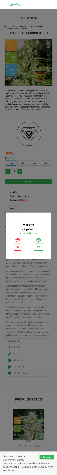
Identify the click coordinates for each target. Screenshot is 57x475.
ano (39, 247)
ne (17, 247)
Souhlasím (47, 457)
